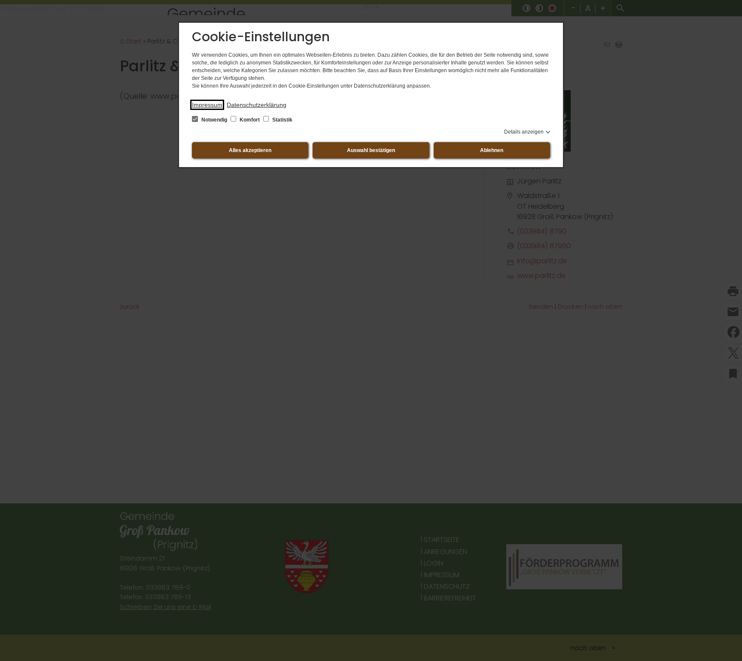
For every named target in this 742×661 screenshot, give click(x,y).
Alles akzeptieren (250, 150)
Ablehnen (491, 150)
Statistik (281, 120)
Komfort (249, 120)
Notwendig (214, 120)
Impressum (207, 104)
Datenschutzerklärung (256, 104)
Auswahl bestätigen (371, 150)
